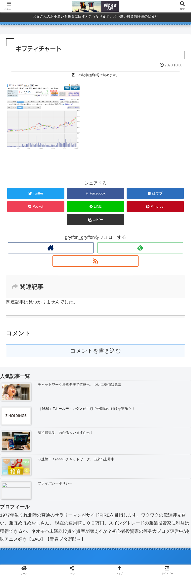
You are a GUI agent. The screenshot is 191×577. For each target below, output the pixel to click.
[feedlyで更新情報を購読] (140, 247)
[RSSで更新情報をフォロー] (95, 261)
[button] (176, 462)
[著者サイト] (51, 247)
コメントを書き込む (95, 351)
